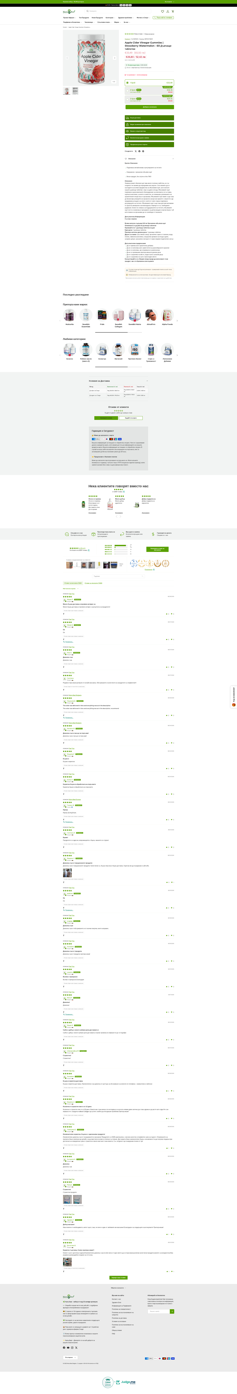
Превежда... (69, 642)
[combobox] (117, 11)
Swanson (127, 39)
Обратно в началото (117, 1288)
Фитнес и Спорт (142, 18)
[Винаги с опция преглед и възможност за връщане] (125, 68)
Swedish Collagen (118, 325)
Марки (116, 22)
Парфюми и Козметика (71, 22)
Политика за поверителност (121, 1309)
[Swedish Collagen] (118, 315)
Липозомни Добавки (167, 360)
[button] (173, 11)
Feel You (71, 594)
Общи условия (117, 1330)
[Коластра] (102, 349)
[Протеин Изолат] (134, 349)
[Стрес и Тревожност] (151, 349)
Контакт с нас (116, 1299)
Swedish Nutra (135, 324)
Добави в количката (149, 107)
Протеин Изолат (134, 359)
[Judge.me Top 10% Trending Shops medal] (165, 563)
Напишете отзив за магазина (157, 549)
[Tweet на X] (136, 151)
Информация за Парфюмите (121, 1306)
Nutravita (70, 324)
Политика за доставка (119, 1318)
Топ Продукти (84, 18)
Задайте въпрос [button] (131, 418)
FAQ (113, 1334)
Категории (109, 18)
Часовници (89, 22)
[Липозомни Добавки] (167, 349)
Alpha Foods (167, 324)
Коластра (102, 359)
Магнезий (118, 359)
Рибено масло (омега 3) (86, 360)
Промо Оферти (68, 18)
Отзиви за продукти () (93, 583)
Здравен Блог (116, 1302)
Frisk (102, 324)
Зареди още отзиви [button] (118, 1277)
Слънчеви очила (103, 22)
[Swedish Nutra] (134, 315)
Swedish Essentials (86, 325)
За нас (126, 22)
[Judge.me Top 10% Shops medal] (157, 563)
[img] (118, 489)
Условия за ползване (119, 1321)
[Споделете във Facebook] (139, 151)
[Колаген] (69, 349)
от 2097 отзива (117, 492)
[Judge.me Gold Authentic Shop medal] (141, 563)
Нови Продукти (97, 18)
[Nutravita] (69, 315)
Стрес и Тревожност (151, 360)
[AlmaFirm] (151, 315)
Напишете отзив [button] (106, 418)
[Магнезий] (118, 349)
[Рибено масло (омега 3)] (85, 349)
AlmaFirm (151, 324)
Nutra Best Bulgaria (75, 695)
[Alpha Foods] (167, 315)
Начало (65, 27)
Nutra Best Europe (75, 799)
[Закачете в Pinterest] (143, 151)
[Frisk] (102, 315)
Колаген (69, 359)
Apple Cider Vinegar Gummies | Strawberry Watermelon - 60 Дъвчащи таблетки (80, 27)
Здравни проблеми (125, 18)
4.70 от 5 (82, 548)
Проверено (148, 569)
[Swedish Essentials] (85, 315)
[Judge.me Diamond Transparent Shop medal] (133, 563)
